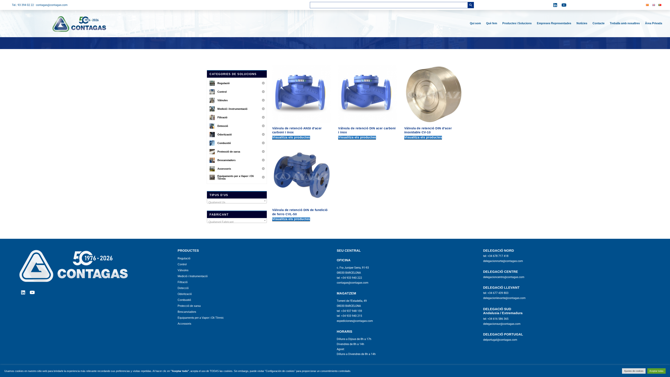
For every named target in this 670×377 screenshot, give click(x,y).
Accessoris (184, 323)
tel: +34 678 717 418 (495, 256)
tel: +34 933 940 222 (349, 277)
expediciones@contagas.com (355, 321)
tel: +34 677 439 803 (495, 293)
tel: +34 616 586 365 (495, 318)
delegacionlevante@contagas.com (504, 298)
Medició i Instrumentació (193, 276)
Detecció (183, 288)
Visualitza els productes (291, 137)
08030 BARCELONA (349, 272)
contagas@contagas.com (352, 282)
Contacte (599, 23)
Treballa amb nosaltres (625, 23)
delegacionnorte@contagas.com (503, 261)
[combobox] (237, 200)
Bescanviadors (187, 311)
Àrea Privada (653, 23)
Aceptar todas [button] (656, 371)
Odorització (185, 294)
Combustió (184, 299)
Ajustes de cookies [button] (633, 371)
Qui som (475, 23)
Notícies (581, 23)
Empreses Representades (554, 23)
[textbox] (237, 202)
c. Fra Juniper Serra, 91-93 (353, 267)
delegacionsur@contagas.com (501, 324)
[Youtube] (564, 5)
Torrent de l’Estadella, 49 (352, 300)
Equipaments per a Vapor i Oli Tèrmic (201, 317)
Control (182, 264)
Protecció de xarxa (189, 305)
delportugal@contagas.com (500, 339)
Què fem (491, 23)
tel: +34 (349, 311)
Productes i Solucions (517, 23)
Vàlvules (183, 270)
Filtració (183, 282)
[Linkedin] (555, 5)
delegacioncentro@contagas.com (503, 277)
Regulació (184, 258)
